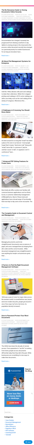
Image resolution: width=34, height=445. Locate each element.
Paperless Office (10, 116)
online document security (14, 19)
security (16, 71)
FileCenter (4, 71)
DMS (27, 67)
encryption (4, 19)
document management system (9, 69)
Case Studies (10, 420)
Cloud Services (25, 167)
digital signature (6, 169)
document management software (22, 18)
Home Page (5, 0)
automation (5, 273)
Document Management (8, 16)
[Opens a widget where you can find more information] (28, 442)
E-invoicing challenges (14, 118)
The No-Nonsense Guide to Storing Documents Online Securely (14, 11)
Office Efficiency (10, 322)
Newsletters (9, 424)
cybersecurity (26, 16)
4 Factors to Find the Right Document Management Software (15, 266)
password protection (26, 19)
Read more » (5, 55)
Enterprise (26, 69)
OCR (18, 169)
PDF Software (9, 167)
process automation (24, 169)
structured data (12, 119)
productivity (10, 71)
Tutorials (8, 435)
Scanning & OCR (11, 432)
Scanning (19, 221)
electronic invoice (25, 118)
